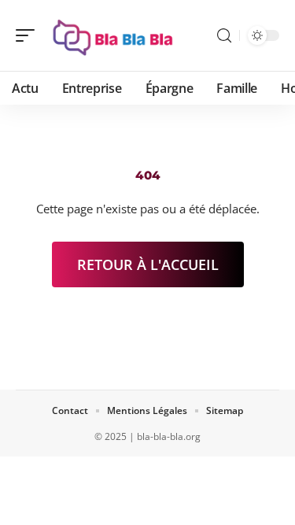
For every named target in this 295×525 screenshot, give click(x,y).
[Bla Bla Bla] (113, 35)
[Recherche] (224, 36)
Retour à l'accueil (148, 264)
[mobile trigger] (29, 35)
